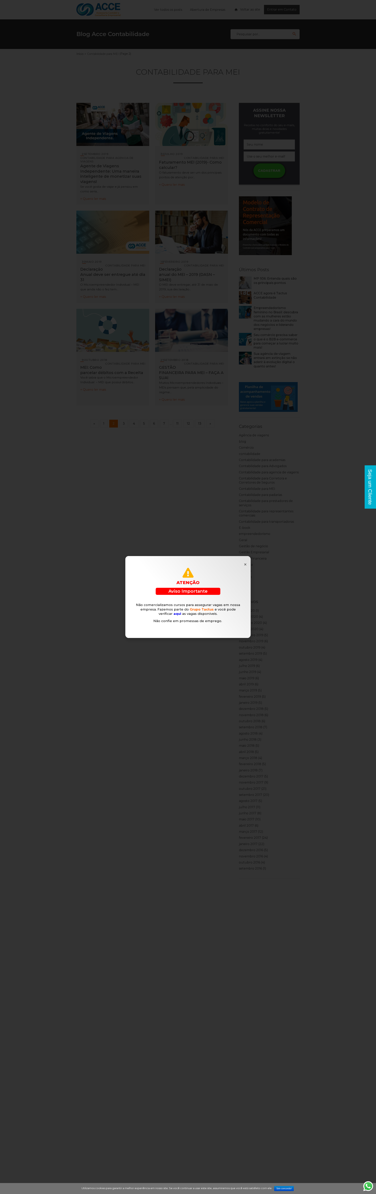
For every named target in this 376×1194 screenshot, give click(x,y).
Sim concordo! (284, 1188)
